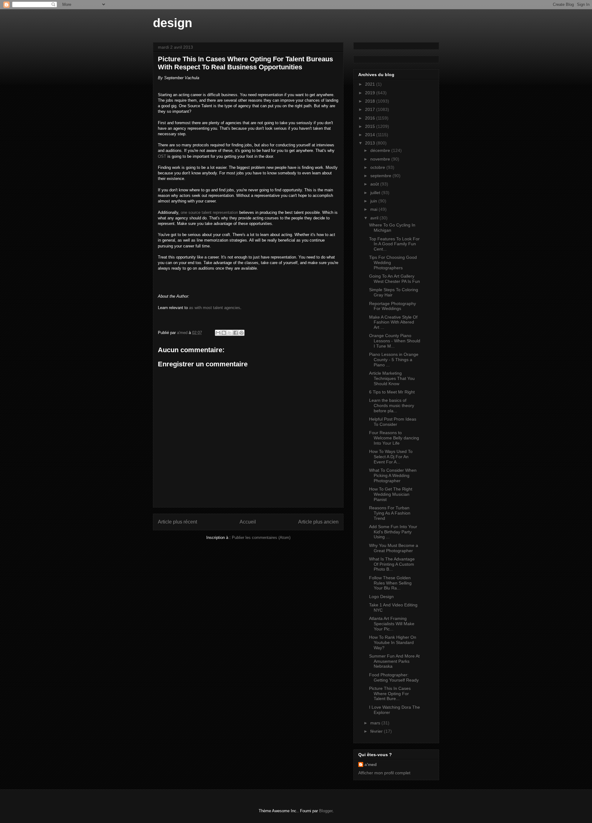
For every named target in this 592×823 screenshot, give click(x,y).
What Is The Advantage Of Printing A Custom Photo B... (392, 564)
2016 (370, 118)
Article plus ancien (318, 521)
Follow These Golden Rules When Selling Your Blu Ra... (390, 583)
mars (375, 722)
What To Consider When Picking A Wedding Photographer (393, 475)
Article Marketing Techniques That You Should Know (392, 378)
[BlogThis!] (224, 333)
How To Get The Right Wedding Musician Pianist (390, 494)
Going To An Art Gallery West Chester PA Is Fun (394, 279)
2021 (370, 84)
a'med (370, 764)
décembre (380, 150)
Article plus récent (177, 521)
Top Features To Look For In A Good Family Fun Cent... (394, 244)
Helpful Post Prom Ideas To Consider (392, 422)
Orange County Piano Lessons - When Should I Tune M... (394, 340)
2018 (370, 101)
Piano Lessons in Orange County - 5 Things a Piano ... (393, 359)
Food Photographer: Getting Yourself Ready (394, 677)
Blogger (325, 811)
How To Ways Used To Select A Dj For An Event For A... (391, 456)
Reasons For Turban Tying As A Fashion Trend (389, 513)
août (375, 183)
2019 (370, 92)
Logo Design (381, 596)
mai (374, 209)
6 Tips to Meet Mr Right (392, 391)
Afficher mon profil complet (384, 772)
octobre (378, 167)
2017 (370, 109)
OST (162, 156)
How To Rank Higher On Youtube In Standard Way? (392, 642)
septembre (381, 175)
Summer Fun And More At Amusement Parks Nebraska (394, 661)
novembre (380, 159)
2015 (370, 126)
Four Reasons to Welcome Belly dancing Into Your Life (394, 438)
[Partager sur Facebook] (235, 333)
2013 (370, 143)
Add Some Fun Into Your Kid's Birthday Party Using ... (393, 532)
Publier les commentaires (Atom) (261, 537)
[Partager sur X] (230, 333)
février (377, 731)
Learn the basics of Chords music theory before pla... (391, 405)
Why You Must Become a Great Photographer (393, 548)
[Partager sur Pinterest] (241, 333)
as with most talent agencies (214, 307)
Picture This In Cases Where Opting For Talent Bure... (390, 693)
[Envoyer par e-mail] (218, 333)
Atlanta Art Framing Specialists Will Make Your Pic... (391, 623)
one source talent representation (209, 212)
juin (374, 200)
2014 (370, 134)
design (172, 23)
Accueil (248, 521)
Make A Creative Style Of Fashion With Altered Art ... (393, 322)
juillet (375, 192)
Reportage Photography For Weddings (392, 306)
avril (375, 217)
